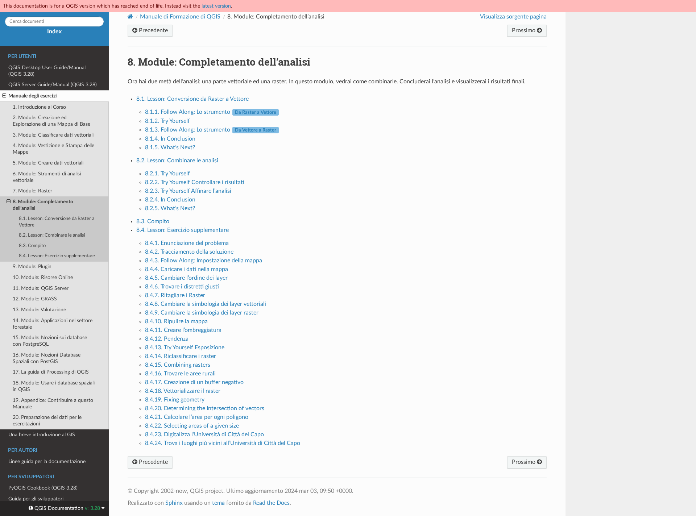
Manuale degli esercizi (32, 96)
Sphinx (174, 503)
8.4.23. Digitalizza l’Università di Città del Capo (204, 434)
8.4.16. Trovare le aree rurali (180, 373)
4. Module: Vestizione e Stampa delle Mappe (53, 149)
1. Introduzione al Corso (39, 107)
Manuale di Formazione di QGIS (180, 17)
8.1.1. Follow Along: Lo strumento (210, 112)
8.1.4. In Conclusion (170, 139)
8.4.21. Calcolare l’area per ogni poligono (196, 417)
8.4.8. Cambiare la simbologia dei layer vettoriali (205, 304)
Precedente (152, 30)
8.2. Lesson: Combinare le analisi (52, 235)
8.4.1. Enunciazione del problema (187, 243)
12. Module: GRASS (35, 298)
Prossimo (524, 30)
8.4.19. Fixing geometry (174, 400)
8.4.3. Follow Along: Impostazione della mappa (203, 260)
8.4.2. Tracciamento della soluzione (189, 252)
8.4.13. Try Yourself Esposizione (184, 347)
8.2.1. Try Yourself (167, 173)
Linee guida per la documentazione (47, 461)
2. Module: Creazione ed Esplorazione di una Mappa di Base (51, 121)
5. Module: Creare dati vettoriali (48, 163)
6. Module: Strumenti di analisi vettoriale (47, 177)
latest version (216, 6)
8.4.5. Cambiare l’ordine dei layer (186, 278)
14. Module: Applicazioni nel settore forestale (52, 324)
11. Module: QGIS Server (41, 288)
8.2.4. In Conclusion (170, 200)
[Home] (130, 16)
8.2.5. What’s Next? (170, 208)
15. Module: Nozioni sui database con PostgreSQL (50, 341)
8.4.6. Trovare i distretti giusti (182, 287)
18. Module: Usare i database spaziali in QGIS (54, 386)
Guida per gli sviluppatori (35, 499)
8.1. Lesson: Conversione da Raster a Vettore (56, 222)
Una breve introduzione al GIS (41, 434)
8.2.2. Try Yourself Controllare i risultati (194, 182)
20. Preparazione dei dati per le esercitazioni (47, 420)
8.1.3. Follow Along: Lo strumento (210, 130)
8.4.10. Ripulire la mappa (176, 321)
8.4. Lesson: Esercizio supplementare (57, 256)
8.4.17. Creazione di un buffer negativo (194, 382)
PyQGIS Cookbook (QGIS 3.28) (43, 488)
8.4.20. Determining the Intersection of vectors (204, 408)
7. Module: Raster (32, 191)
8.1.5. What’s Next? (170, 147)
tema (218, 503)
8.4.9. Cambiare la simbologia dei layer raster (201, 313)
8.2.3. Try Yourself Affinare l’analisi (188, 191)
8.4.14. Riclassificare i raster (180, 356)
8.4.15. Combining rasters (177, 365)
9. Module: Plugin (32, 266)
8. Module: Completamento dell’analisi (43, 205)
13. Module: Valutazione (39, 309)
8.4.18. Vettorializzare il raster (182, 391)
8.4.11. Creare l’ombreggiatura (183, 330)
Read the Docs (271, 503)
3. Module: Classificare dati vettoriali (53, 135)
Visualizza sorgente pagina (513, 17)
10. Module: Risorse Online (43, 277)
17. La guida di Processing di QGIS (51, 372)
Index (54, 31)
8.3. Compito (32, 246)
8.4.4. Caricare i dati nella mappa (186, 269)
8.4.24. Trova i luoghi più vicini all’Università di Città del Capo (222, 443)
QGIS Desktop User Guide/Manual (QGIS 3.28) (47, 71)
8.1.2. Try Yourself (167, 121)
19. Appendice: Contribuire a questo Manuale (53, 403)
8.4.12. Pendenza (166, 339)
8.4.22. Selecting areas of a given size (192, 426)
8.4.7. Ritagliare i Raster (175, 295)
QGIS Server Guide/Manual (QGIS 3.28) (52, 84)
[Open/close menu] (4, 96)
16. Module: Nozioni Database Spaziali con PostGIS (46, 358)
